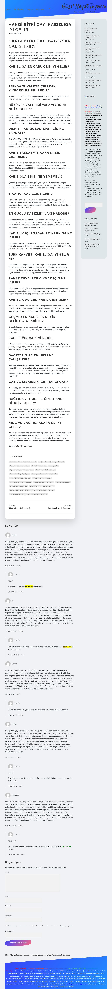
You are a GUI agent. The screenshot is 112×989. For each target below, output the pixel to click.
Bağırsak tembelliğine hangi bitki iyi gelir (52, 462)
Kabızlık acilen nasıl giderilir (18, 486)
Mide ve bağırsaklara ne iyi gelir (19, 490)
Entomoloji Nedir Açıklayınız (60, 508)
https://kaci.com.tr (38, 955)
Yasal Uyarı (30, 9)
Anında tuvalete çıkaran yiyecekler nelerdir (23, 462)
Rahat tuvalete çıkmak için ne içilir (43, 490)
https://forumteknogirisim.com (17, 955)
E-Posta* (8, 906)
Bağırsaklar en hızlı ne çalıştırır (19, 466)
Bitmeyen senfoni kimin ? (92, 85)
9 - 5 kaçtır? (9, 931)
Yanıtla (18, 565)
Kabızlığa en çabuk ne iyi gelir (43, 482)
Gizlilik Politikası (19, 9)
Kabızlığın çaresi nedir (62, 482)
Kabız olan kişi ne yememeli (42, 478)
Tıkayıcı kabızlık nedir (16, 494)
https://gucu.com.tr (55, 955)
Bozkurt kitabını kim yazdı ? (93, 60)
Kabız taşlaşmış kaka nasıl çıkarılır (20, 482)
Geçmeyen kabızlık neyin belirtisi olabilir (44, 474)
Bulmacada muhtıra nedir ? (93, 43)
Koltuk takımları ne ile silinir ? (93, 55)
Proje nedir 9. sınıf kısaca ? (93, 80)
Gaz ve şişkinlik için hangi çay (19, 474)
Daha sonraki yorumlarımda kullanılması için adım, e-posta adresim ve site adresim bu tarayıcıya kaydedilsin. (41, 926)
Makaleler (18, 456)
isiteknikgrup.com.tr (24, 446)
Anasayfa (8, 9)
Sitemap (66, 955)
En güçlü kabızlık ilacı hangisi (45, 470)
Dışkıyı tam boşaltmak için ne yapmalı (21, 470)
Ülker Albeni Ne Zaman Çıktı (20, 508)
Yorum (7, 872)
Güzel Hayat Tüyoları (84, 6)
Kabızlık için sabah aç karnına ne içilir (41, 486)
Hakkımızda (40, 9)
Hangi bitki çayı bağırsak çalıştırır (20, 478)
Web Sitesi (8, 915)
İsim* (6, 896)
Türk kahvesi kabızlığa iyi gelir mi (37, 494)
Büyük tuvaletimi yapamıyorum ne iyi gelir (44, 466)
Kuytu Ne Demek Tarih (91, 234)
